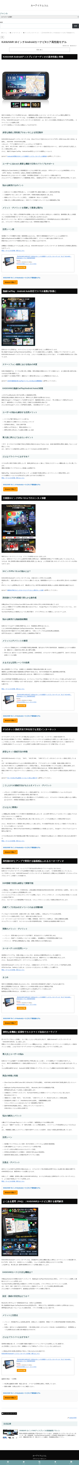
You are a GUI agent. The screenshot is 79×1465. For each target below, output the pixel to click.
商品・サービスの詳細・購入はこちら (13, 250)
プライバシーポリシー (39, 1458)
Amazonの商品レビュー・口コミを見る (27, 263)
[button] (73, 922)
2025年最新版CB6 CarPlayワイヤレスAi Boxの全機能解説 (24, 381)
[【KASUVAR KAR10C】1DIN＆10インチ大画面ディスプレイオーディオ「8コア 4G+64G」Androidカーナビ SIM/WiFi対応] (8, 261)
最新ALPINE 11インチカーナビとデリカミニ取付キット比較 (25, 590)
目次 (38, 49)
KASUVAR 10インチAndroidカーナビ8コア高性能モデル (21, 278)
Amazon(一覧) (21, 267)
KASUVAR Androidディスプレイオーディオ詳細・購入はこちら (21, 1353)
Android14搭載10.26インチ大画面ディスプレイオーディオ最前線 (27, 156)
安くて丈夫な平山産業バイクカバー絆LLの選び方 (22, 778)
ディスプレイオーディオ (10, 1413)
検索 (1, 22)
